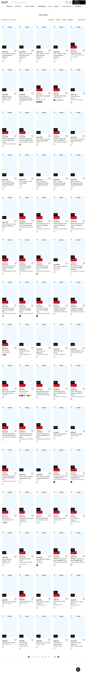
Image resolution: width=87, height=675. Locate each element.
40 (55, 657)
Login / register (77, 2)
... (51, 657)
